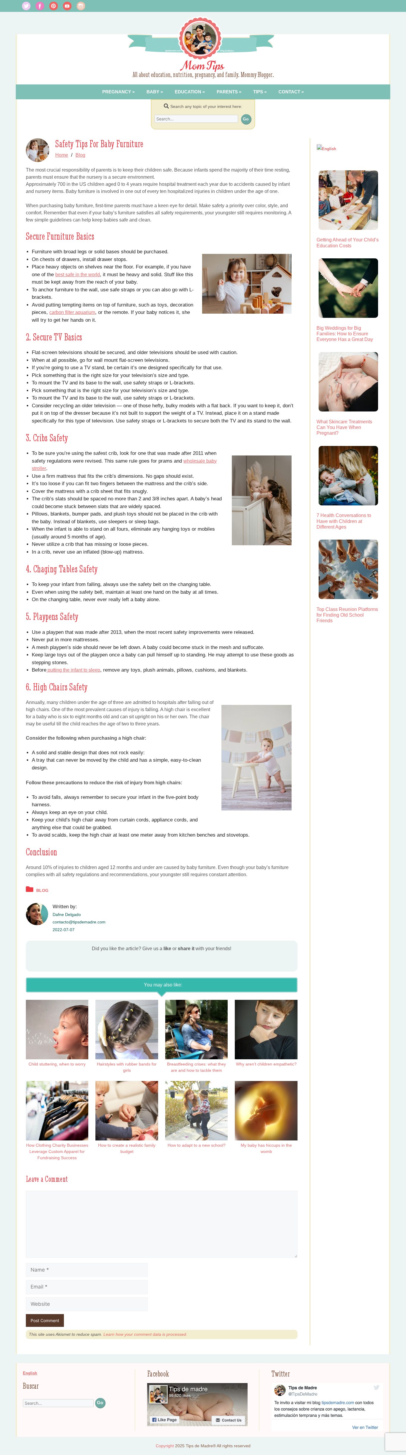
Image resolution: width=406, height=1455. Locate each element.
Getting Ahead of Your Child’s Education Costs (348, 242)
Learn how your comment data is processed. (145, 1334)
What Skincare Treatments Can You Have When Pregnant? (344, 427)
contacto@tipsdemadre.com (79, 922)
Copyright (165, 1445)
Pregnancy (116, 91)
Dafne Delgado (67, 914)
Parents (227, 91)
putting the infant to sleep (73, 669)
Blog (80, 155)
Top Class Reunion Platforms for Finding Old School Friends (347, 615)
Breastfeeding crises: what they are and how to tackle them (196, 1067)
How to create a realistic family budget (126, 1148)
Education (188, 91)
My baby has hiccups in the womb (266, 1148)
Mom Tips (203, 66)
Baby (153, 91)
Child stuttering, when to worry (57, 1064)
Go (246, 119)
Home (61, 155)
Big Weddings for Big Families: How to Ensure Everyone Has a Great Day (345, 334)
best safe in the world (77, 274)
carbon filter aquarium (72, 312)
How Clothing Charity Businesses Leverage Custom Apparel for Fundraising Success (57, 1151)
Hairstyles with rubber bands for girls (127, 1067)
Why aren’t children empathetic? (266, 1064)
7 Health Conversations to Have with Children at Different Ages (344, 521)
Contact (289, 91)
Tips (258, 91)
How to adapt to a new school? (197, 1145)
